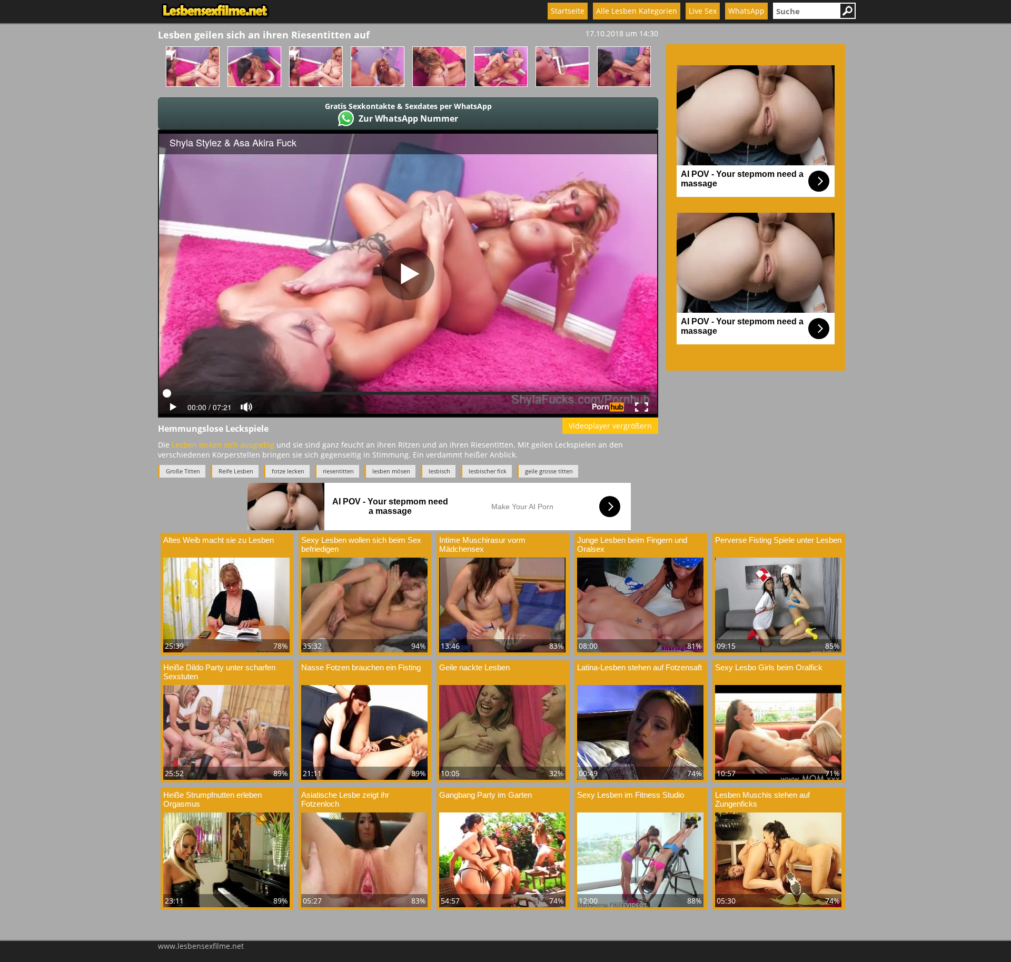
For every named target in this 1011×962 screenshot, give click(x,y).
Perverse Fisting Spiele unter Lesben (778, 539)
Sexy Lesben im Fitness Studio (630, 794)
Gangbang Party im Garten (485, 794)
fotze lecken (288, 471)
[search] (806, 11)
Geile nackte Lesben (474, 667)
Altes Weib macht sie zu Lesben (218, 539)
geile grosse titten (549, 471)
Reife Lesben (236, 471)
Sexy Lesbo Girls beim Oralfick (768, 667)
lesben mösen (391, 471)
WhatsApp (746, 11)
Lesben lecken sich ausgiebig (223, 445)
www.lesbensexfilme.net (201, 946)
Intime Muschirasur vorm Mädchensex (482, 544)
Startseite (567, 11)
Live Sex (703, 11)
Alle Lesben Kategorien (636, 11)
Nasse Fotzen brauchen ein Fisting (361, 667)
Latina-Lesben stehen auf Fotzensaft (639, 667)
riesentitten (338, 471)
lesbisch (439, 471)
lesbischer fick (488, 471)
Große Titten (183, 471)
